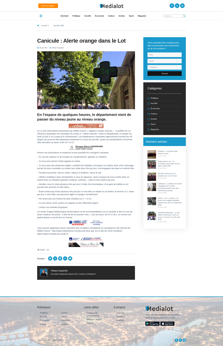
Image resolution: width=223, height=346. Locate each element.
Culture (111, 16)
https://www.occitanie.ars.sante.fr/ (52, 234)
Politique (76, 16)
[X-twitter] (177, 5)
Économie (99, 16)
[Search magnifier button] (184, 16)
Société (87, 16)
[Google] (182, 5)
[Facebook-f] (172, 5)
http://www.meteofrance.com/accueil (68, 231)
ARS (110, 231)
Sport (131, 16)
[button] (50, 258)
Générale (64, 16)
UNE (62, 26)
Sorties (122, 16)
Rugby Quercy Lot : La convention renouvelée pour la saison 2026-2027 (169, 163)
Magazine (142, 16)
